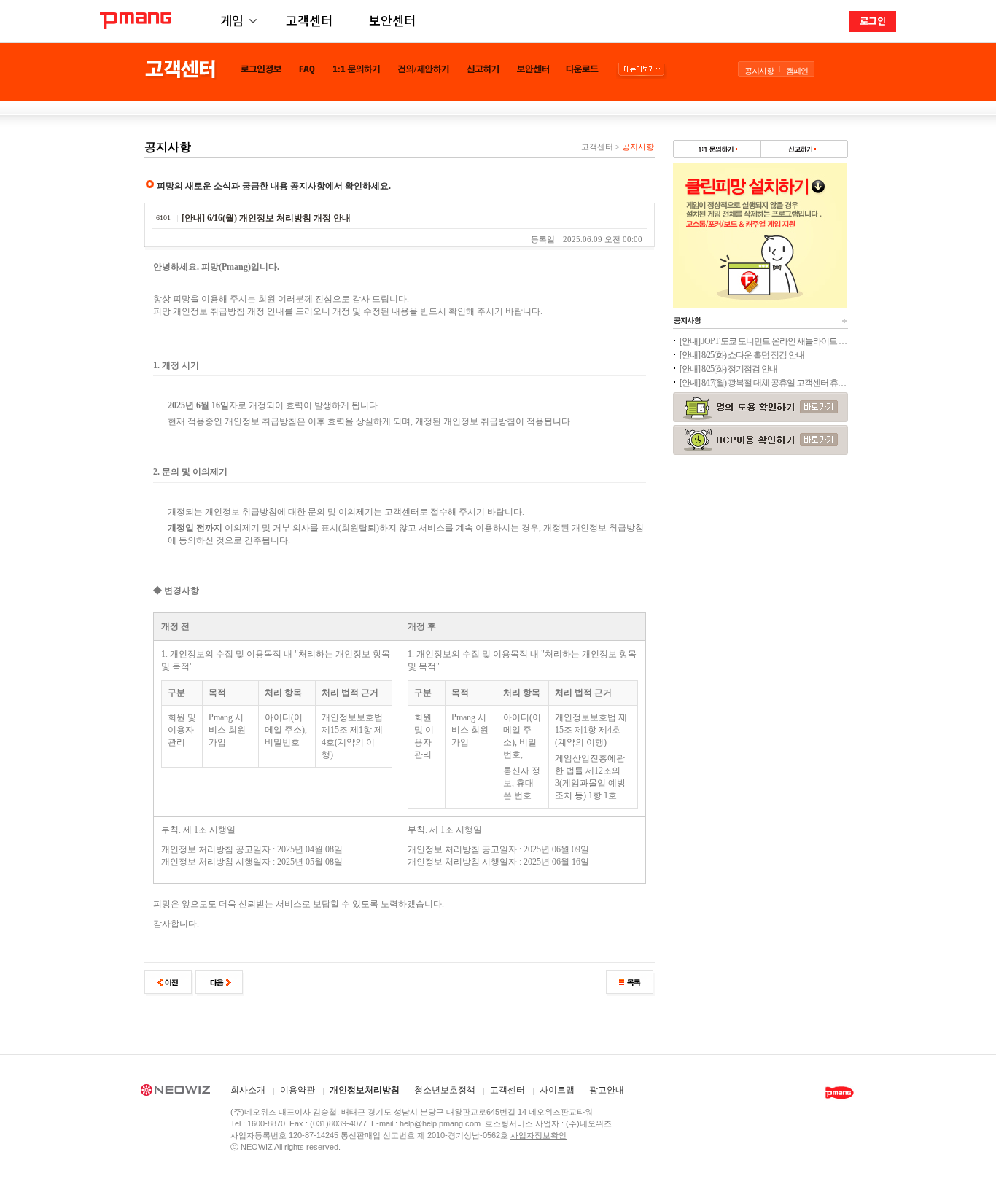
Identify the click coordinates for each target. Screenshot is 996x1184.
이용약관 (297, 1090)
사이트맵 (557, 1090)
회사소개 (247, 1090)
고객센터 (309, 20)
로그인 (873, 21)
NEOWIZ (175, 1092)
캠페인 (797, 70)
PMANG (135, 20)
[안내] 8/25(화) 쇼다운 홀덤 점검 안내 (742, 355)
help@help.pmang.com (440, 1123)
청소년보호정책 (444, 1090)
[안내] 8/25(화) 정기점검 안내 (728, 369)
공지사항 (759, 70)
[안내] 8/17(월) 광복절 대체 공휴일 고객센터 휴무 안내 (763, 383)
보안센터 (392, 20)
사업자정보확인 (538, 1135)
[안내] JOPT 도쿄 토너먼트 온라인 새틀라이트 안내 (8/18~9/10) (763, 341)
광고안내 (606, 1090)
